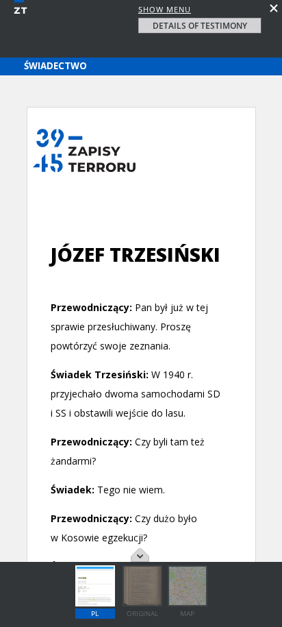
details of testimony (200, 26)
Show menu (164, 9)
